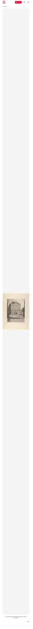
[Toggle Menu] (28, 2)
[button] (28, 621)
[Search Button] (24, 2)
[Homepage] (4, 2)
